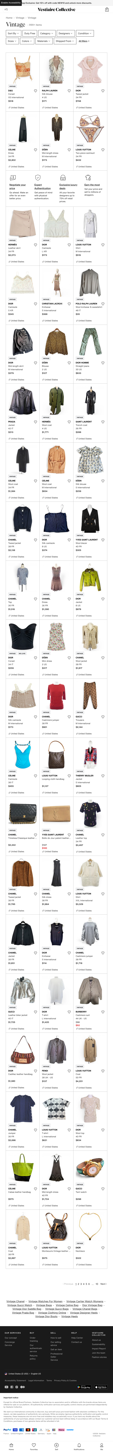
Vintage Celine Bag (67, 1305)
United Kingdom (17, 1434)
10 (97, 1284)
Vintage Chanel (15, 1301)
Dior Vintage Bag (92, 1305)
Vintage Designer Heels (84, 1313)
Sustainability (98, 1344)
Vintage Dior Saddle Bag (26, 1309)
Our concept (11, 1337)
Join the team (98, 1352)
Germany (41, 1434)
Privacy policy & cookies (65, 1380)
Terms (49, 1380)
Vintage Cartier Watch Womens (84, 1301)
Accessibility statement (15, 1380)
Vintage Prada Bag (23, 1313)
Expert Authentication (42, 186)
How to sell (56, 1337)
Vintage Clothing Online (52, 1313)
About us (96, 1340)
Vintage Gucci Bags (57, 1309)
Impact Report (99, 1348)
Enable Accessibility (11, 2)
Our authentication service (37, 1348)
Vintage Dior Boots (46, 1316)
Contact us (76, 1342)
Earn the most (92, 184)
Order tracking (34, 1339)
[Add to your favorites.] (35, 91)
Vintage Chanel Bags (85, 1309)
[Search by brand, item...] (6, 9)
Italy (54, 1434)
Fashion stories (99, 1357)
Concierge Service (10, 1344)
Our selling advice (56, 1344)
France (6, 1434)
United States (30, 1434)
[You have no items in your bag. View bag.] (107, 9)
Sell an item (56, 1349)
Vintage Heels (69, 1316)
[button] (107, 9)
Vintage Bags (44, 1305)
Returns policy (34, 1357)
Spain (49, 1434)
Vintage (20, 17)
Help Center (77, 1337)
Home (9, 17)
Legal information (36, 1380)
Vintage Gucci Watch (19, 1305)
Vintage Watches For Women (45, 1301)
